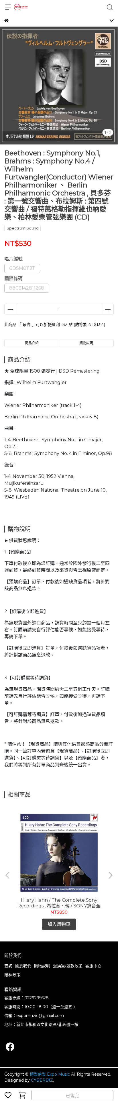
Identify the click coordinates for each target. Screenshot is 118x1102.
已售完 (72, 1095)
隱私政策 (12, 974)
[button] (110, 875)
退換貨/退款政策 (67, 965)
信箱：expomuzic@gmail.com (34, 1015)
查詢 (8, 965)
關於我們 (23, 965)
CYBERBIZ (42, 1080)
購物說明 (42, 965)
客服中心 (93, 965)
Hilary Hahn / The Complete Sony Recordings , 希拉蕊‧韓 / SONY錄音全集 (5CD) (59, 903)
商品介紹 (32, 343)
